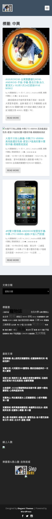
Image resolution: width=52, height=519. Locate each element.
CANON (24, 333)
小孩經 (14, 320)
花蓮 (43, 330)
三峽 (37, 320)
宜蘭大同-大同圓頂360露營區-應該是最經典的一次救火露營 (25, 369)
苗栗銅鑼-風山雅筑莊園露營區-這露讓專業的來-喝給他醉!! (25, 359)
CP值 (22, 324)
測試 (6, 330)
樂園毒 (31, 320)
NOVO (25, 317)
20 (23, 241)
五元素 (13, 325)
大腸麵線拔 (12, 93)
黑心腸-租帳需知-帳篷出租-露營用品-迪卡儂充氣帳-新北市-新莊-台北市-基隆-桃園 (26, 418)
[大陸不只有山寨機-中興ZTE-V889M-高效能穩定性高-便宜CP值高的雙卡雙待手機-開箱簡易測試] (26, 130)
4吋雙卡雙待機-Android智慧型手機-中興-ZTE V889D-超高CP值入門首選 (25, 232)
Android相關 (37, 93)
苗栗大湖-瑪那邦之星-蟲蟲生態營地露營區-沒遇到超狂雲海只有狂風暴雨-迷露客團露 (25, 379)
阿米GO (38, 324)
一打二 (14, 330)
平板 (47, 330)
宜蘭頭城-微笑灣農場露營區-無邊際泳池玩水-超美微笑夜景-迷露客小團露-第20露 (25, 408)
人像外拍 (6, 312)
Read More (13, 117)
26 (14, 96)
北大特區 (40, 333)
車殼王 (19, 316)
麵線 (26, 311)
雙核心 (46, 312)
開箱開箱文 (16, 152)
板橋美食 (6, 334)
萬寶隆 (46, 320)
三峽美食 (7, 324)
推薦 (21, 329)
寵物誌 (16, 311)
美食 (11, 334)
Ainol (34, 317)
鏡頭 (10, 330)
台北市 (5, 316)
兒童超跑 (31, 334)
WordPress (26, 511)
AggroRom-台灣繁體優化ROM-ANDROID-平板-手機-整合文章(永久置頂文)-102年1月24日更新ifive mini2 (24, 84)
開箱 (12, 316)
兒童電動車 (41, 317)
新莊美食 (25, 320)
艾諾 (19, 320)
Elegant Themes (25, 508)
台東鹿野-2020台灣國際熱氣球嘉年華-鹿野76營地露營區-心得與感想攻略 (25, 389)
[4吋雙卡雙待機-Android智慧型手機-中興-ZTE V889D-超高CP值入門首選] (26, 203)
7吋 (18, 325)
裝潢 (35, 330)
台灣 (41, 312)
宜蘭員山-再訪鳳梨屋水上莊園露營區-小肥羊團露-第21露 (25, 399)
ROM (10, 320)
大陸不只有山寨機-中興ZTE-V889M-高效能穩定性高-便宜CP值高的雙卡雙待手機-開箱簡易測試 (25, 141)
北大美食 (28, 324)
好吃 (30, 316)
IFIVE (41, 320)
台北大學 (35, 311)
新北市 (28, 330)
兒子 (39, 330)
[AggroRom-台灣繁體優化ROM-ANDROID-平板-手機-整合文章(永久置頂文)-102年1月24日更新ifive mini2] (26, 51)
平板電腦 (17, 333)
